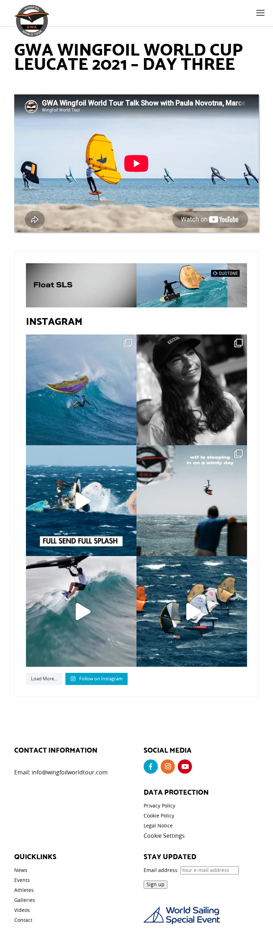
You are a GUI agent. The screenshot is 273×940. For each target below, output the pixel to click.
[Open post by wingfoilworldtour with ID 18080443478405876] (191, 500)
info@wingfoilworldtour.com (70, 772)
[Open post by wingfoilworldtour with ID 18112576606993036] (81, 611)
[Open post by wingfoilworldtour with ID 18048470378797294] (191, 389)
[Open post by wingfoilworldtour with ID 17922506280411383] (81, 389)
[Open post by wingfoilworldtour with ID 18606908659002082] (81, 500)
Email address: (162, 870)
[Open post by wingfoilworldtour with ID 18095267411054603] (191, 611)
